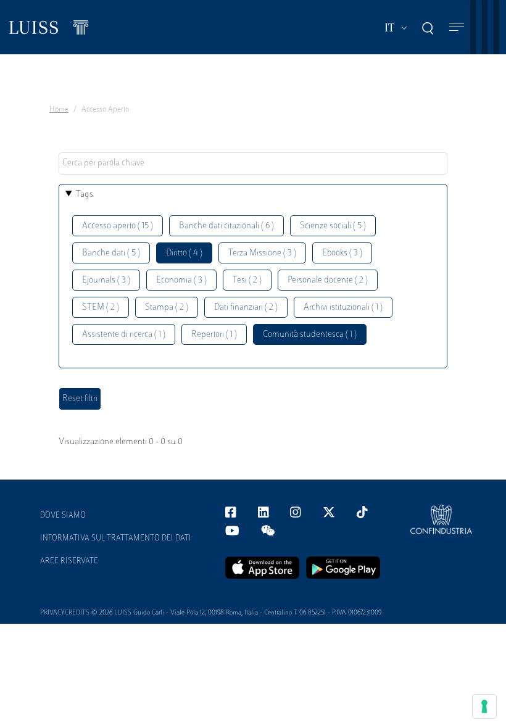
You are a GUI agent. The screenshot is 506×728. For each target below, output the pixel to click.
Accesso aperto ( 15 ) (117, 226)
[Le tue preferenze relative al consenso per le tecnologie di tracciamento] (484, 706)
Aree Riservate (69, 561)
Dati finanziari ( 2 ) (246, 307)
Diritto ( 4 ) (184, 253)
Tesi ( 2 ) (247, 280)
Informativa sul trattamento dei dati (115, 538)
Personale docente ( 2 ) (328, 280)
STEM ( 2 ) (100, 307)
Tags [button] (84, 194)
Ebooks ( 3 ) (342, 253)
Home (58, 110)
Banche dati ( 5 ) (111, 253)
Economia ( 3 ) (181, 280)
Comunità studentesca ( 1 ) (310, 334)
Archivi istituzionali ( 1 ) (343, 307)
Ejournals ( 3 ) (106, 280)
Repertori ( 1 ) (214, 334)
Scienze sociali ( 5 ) (333, 226)
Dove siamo (63, 515)
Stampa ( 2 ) (166, 307)
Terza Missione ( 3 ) (262, 253)
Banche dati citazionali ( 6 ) (226, 226)
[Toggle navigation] (456, 27)
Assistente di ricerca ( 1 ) (123, 334)
